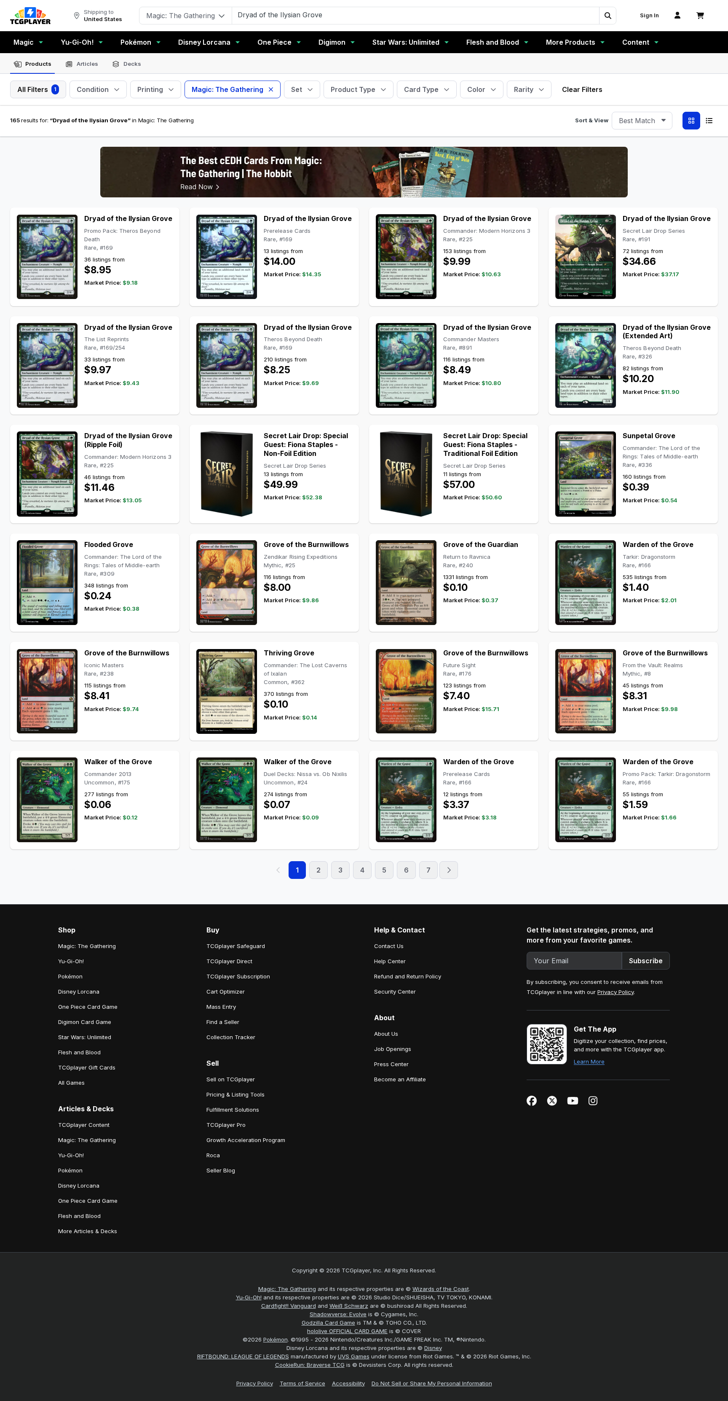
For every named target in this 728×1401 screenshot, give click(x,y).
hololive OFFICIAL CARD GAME (347, 1331)
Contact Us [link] (389, 946)
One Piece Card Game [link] (88, 1006)
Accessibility (348, 1383)
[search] (416, 15)
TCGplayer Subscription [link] (238, 976)
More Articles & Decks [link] (87, 1231)
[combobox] (642, 120)
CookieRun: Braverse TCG (310, 1364)
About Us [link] (386, 1033)
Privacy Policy (615, 992)
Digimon (331, 42)
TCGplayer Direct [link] (229, 961)
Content (635, 42)
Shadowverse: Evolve (338, 1314)
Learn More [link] (589, 1061)
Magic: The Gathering (287, 1288)
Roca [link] (213, 1155)
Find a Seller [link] (222, 1021)
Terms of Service (302, 1383)
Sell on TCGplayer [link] (230, 1079)
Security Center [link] (395, 991)
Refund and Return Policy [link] (407, 976)
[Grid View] (691, 120)
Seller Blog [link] (220, 1170)
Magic (23, 42)
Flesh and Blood (492, 42)
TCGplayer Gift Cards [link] (86, 1067)
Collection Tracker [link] (230, 1037)
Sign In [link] (649, 15)
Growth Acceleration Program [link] (245, 1140)
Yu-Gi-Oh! (77, 42)
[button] (607, 15)
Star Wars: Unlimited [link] (84, 1037)
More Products (570, 42)
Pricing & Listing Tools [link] (235, 1094)
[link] (30, 15)
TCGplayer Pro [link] (226, 1124)
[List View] (709, 120)
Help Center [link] (390, 961)
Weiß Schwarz (348, 1305)
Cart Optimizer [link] (225, 991)
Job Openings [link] (392, 1048)
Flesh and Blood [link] (79, 1052)
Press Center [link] (391, 1064)
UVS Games (353, 1356)
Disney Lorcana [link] (78, 991)
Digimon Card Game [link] (84, 1021)
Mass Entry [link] (221, 1006)
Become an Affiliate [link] (400, 1079)
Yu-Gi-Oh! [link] (71, 961)
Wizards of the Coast (440, 1288)
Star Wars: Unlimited (405, 42)
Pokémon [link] (70, 976)
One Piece (274, 42)
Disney (433, 1347)
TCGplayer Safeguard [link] (235, 946)
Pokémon (135, 42)
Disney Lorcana (204, 42)
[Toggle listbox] (663, 120)
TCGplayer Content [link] (84, 1124)
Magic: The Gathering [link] (87, 946)
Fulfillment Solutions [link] (232, 1109)
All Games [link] (71, 1082)
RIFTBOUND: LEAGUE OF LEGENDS (243, 1356)
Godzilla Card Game (328, 1322)
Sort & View (591, 120)
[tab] (32, 64)
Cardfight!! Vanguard (288, 1305)
